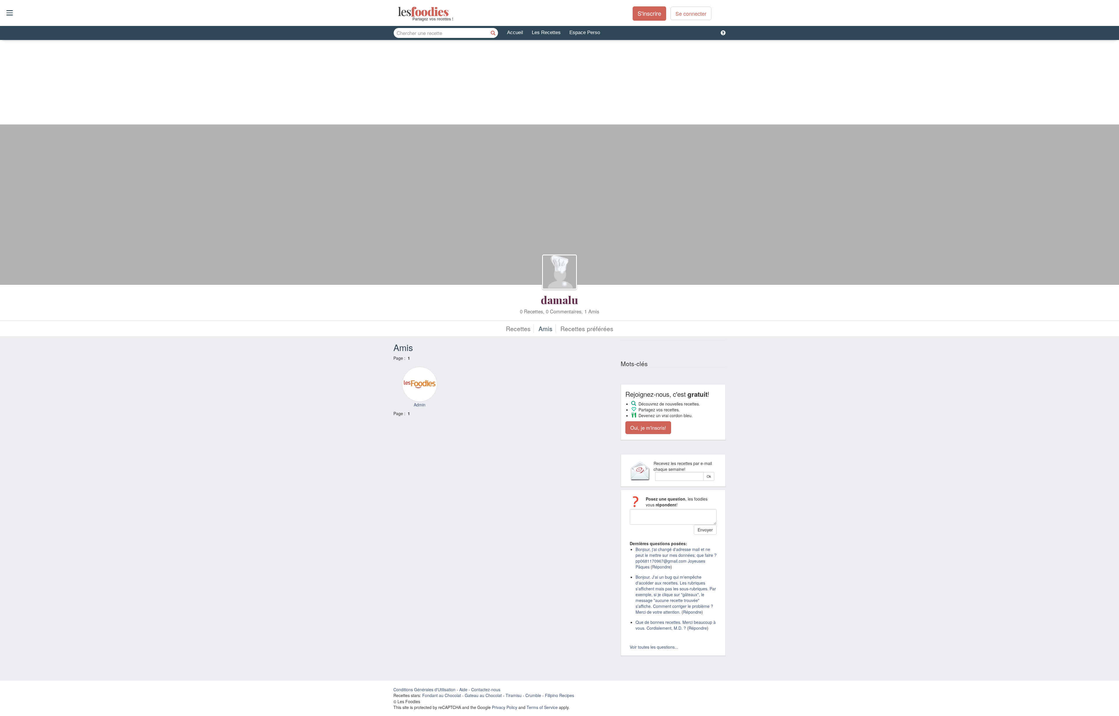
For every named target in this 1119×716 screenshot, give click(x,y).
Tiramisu (514, 695)
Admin (419, 405)
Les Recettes (546, 32)
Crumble (533, 695)
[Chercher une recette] (493, 33)
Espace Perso (584, 32)
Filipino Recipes (559, 695)
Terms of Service (542, 707)
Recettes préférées (586, 328)
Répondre (661, 567)
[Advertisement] (559, 83)
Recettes (518, 328)
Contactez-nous (485, 689)
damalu (559, 300)
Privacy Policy (504, 707)
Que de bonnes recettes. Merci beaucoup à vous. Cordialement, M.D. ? (676, 625)
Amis (546, 328)
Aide (463, 689)
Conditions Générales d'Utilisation (424, 689)
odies (398, 11)
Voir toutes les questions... (654, 647)
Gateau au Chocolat (483, 695)
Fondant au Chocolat (441, 695)
